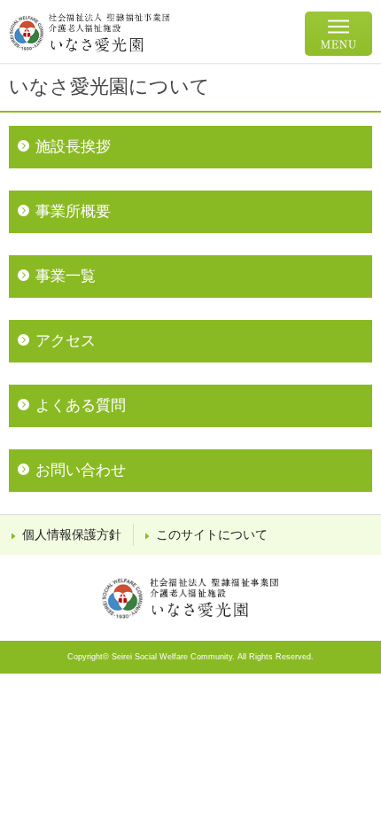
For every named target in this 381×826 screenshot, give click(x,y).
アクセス (65, 340)
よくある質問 (80, 405)
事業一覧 (65, 276)
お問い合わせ (80, 470)
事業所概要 (73, 211)
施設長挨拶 (73, 146)
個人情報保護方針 (71, 534)
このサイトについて (212, 534)
